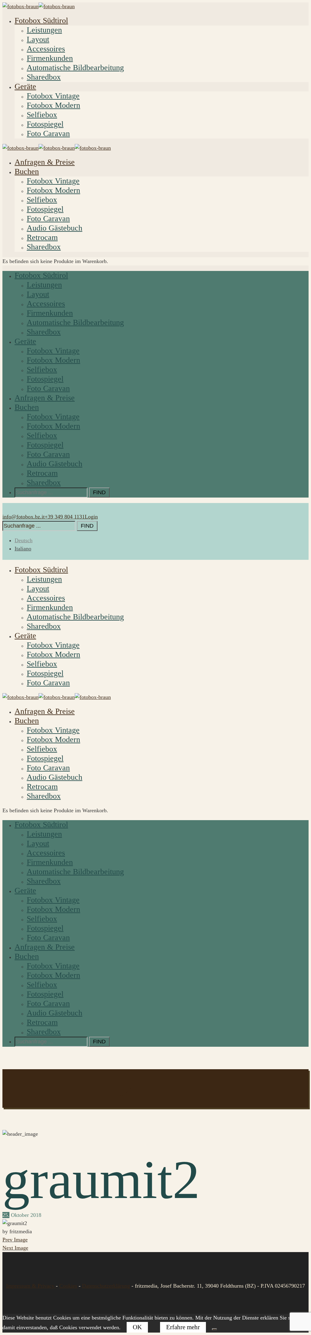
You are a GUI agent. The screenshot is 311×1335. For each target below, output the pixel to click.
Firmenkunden (50, 58)
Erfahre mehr (183, 1327)
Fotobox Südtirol (41, 20)
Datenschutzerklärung (106, 1286)
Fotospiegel (45, 124)
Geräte (25, 86)
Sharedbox (44, 77)
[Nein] (214, 1329)
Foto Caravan (48, 133)
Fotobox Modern (53, 105)
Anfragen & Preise (45, 162)
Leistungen (44, 30)
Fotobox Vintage (53, 95)
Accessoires (46, 48)
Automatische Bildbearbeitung (75, 67)
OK (137, 1327)
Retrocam (42, 237)
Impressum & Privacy (31, 1286)
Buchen (27, 171)
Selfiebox (42, 114)
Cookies (68, 1286)
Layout (38, 39)
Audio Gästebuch (54, 228)
